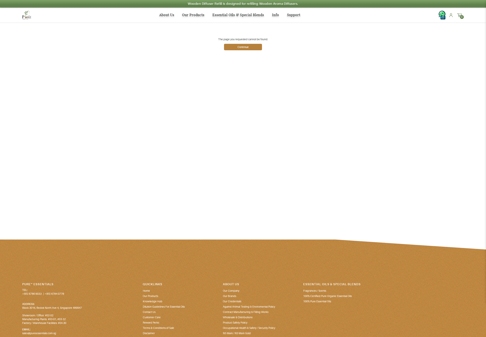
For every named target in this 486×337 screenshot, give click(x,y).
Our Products (150, 296)
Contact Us (149, 311)
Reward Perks (151, 322)
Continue (243, 47)
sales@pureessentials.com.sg (39, 333)
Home (146, 290)
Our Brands (229, 296)
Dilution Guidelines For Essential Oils (164, 306)
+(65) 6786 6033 (32, 293)
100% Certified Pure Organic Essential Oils (327, 296)
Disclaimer (149, 333)
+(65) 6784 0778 (54, 293)
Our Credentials (232, 301)
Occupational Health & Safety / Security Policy (249, 327)
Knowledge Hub (152, 301)
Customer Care (152, 317)
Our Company (231, 290)
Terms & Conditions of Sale (158, 327)
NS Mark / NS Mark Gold (237, 333)
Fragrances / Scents (314, 290)
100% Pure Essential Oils (317, 301)
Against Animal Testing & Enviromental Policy (249, 306)
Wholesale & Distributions (237, 317)
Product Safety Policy (235, 322)
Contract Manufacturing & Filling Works (245, 311)
